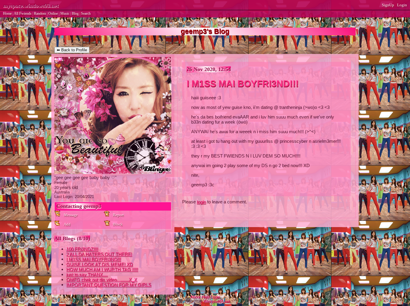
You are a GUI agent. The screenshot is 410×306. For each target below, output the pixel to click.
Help (206, 297)
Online (53, 13)
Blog (75, 13)
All (23, 13)
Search (86, 13)
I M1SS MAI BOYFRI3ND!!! (93, 259)
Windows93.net (216, 301)
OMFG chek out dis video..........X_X (101, 279)
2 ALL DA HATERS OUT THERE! (99, 253)
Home (7, 13)
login (201, 201)
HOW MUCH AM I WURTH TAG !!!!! (102, 269)
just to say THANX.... (87, 274)
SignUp (388, 5)
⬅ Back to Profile (72, 50)
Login (402, 5)
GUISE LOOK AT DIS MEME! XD (99, 264)
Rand (40, 13)
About (195, 297)
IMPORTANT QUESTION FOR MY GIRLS (108, 284)
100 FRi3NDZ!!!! (82, 248)
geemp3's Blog (205, 31)
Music (64, 13)
